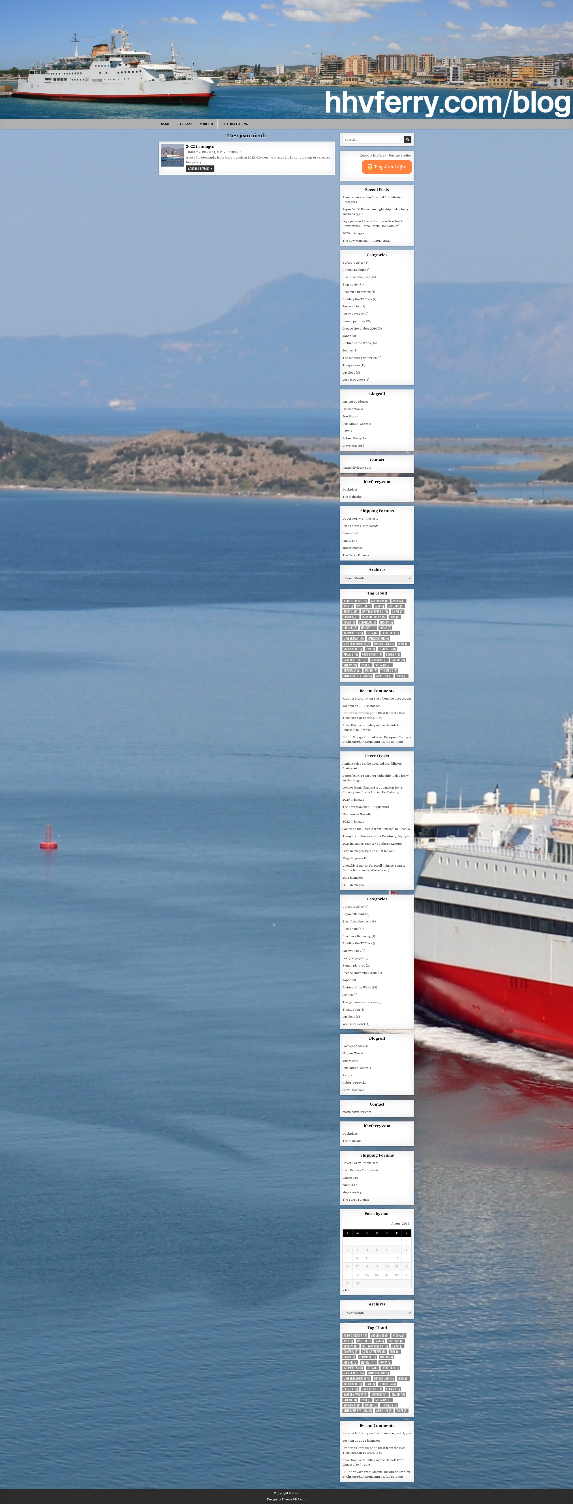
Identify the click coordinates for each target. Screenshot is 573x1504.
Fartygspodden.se (355, 401)
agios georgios (355, 601)
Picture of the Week (356, 343)
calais (397, 611)
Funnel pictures (353, 321)
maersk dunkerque (357, 644)
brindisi (351, 611)
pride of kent (372, 654)
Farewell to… (351, 306)
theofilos (389, 670)
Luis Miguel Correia (356, 423)
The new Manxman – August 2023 (366, 240)
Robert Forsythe (354, 438)
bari (379, 606)
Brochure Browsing (356, 292)
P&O (370, 649)
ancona (399, 601)
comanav (351, 617)
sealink (398, 660)
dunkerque (367, 622)
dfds (395, 617)
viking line (384, 676)
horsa (385, 628)
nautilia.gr (349, 540)
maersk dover (378, 638)
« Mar (346, 1290)
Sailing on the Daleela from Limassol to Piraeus (376, 829)
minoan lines (384, 644)
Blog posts (350, 284)
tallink (371, 670)
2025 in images (353, 233)
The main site (352, 496)
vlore (401, 676)
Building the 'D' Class (357, 299)
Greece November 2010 (359, 328)
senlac (350, 665)
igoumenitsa (353, 633)
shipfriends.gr (352, 548)
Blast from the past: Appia (392, 698)
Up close (348, 372)
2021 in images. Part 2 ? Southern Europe (372, 843)
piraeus (351, 654)
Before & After (353, 262)
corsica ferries (374, 617)
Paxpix (347, 431)
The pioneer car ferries (359, 358)
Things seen (351, 365)
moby (403, 644)
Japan (346, 336)
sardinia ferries (355, 660)
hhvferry (192, 152)
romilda (393, 654)
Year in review (352, 379)
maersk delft (354, 638)
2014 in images (352, 877)
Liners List (350, 533)
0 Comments (234, 152)
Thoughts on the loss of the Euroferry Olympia (376, 836)
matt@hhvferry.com (356, 467)
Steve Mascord (353, 445)
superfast (352, 670)
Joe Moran (350, 416)
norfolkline (353, 649)
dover (349, 622)
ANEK (348, 606)
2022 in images (200, 146)
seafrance (379, 660)
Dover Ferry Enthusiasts (360, 518)
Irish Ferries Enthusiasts (360, 526)
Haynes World (352, 409)
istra (372, 633)
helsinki (350, 628)
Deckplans (184, 124)
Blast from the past (356, 277)
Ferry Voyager (353, 313)
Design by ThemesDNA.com (286, 1499)
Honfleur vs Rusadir (356, 814)
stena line (383, 665)
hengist (368, 628)
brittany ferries (375, 611)
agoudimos (380, 601)
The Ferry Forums (234, 124)
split (366, 665)
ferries (386, 622)
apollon (364, 606)
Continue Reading (201, 168)
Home (165, 124)
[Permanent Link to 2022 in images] (172, 155)
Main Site (207, 124)
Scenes (347, 350)
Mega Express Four (356, 858)
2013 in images (353, 885)
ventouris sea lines (358, 676)
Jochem (348, 706)
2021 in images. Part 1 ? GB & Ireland (368, 851)
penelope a (387, 649)
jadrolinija (390, 633)
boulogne (396, 606)
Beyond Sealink (353, 269)
